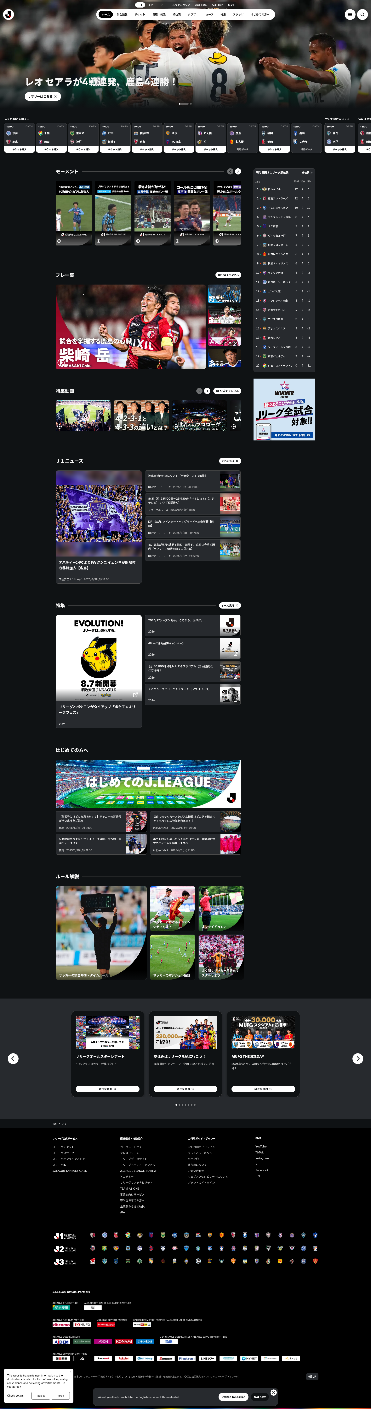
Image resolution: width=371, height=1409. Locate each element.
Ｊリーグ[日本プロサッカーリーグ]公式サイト (88, 1376)
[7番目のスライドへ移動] (194, 1104)
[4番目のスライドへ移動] (185, 1104)
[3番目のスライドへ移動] (182, 1104)
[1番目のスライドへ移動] (180, 103)
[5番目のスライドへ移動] (188, 1104)
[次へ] (238, 171)
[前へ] (230, 171)
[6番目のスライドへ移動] (191, 1104)
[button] (350, 14)
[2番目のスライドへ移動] (187, 104)
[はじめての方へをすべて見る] (148, 784)
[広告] (284, 409)
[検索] (362, 14)
